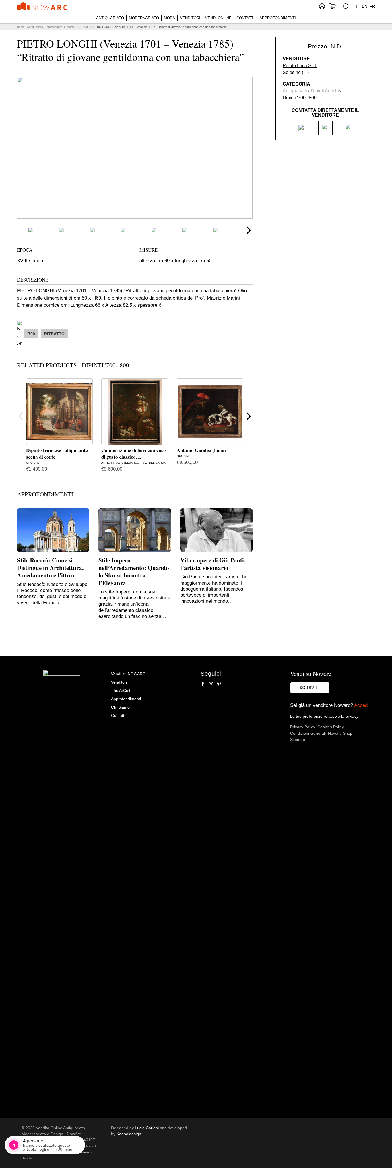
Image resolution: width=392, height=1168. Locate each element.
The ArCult (120, 690)
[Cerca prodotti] (346, 6)
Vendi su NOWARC (128, 674)
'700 (31, 333)
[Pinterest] (219, 684)
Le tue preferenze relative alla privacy (324, 716)
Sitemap (297, 739)
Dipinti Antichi (54, 26)
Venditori (190, 18)
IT (358, 6)
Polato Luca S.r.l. (300, 65)
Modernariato (144, 18)
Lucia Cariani (147, 1128)
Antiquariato (110, 18)
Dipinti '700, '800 (77, 26)
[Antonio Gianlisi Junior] (210, 412)
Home (21, 26)
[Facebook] (203, 684)
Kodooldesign (129, 1134)
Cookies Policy (330, 727)
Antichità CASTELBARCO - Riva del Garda (133, 462)
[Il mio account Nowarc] (322, 6)
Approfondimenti (277, 18)
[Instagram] (211, 684)
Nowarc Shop (340, 733)
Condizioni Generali (308, 733)
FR (372, 6)
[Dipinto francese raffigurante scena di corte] (59, 412)
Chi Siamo (120, 707)
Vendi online (218, 18)
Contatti (245, 18)
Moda (169, 18)
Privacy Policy (302, 727)
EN (364, 6)
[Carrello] (332, 6)
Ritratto (54, 333)
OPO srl (32, 462)
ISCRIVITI (310, 687)
